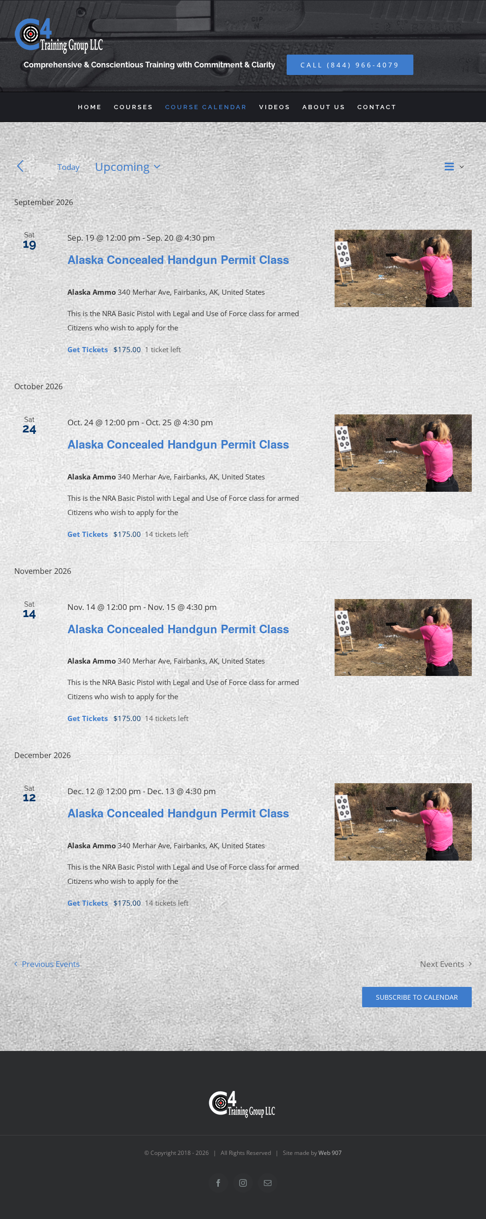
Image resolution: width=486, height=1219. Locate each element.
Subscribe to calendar (417, 997)
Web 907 (330, 1153)
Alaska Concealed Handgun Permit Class (178, 259)
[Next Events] (36, 167)
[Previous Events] (20, 166)
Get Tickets (88, 349)
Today (68, 166)
